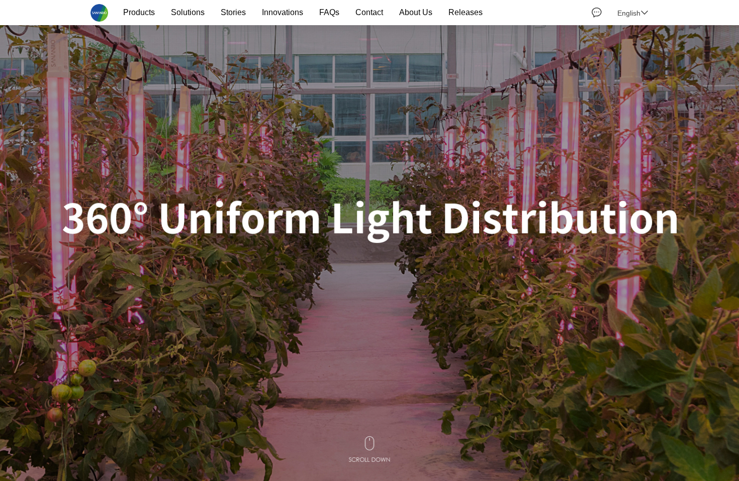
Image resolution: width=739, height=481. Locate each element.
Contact (369, 12)
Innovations (282, 12)
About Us (415, 12)
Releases (465, 12)
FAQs (329, 12)
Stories (233, 12)
